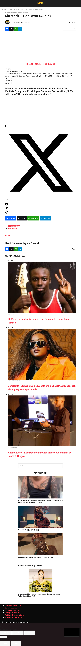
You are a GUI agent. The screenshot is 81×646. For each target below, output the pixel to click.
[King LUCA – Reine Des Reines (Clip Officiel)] (40, 544)
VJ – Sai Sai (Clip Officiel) (28, 530)
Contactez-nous (11, 608)
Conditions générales (12, 610)
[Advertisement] (40, 46)
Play (18, 633)
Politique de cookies (12, 613)
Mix (16, 643)
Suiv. (30, 633)
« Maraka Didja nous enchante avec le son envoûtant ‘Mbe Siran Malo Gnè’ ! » (39, 595)
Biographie (11, 314)
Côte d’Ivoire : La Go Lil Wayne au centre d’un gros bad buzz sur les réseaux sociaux (40, 501)
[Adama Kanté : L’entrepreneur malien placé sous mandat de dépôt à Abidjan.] (42, 420)
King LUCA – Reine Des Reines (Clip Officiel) (36, 557)
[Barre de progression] (3, 637)
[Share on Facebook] (7, 29)
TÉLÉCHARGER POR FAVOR (40, 64)
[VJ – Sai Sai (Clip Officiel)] (40, 517)
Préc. (6, 633)
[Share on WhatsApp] (16, 29)
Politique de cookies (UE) (14, 617)
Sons (25, 12)
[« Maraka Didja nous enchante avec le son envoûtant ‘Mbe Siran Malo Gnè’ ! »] (40, 580)
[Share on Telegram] (20, 29)
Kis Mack (8, 235)
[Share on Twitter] (11, 29)
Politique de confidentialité (14, 615)
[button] (3, 3)
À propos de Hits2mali (13, 606)
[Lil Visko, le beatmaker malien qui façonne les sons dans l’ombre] (42, 287)
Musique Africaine (13, 12)
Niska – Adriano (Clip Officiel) (30, 566)
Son (5, 643)
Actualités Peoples (14, 381)
